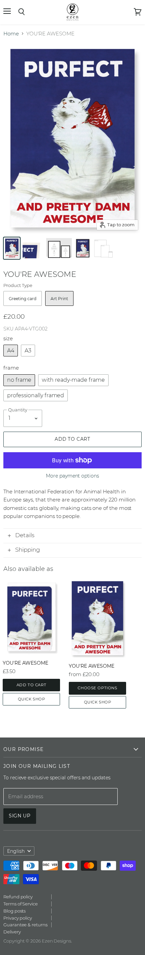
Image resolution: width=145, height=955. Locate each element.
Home (11, 33)
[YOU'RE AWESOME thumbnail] (12, 248)
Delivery (12, 931)
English (16, 851)
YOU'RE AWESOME (25, 663)
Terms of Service (20, 903)
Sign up (20, 815)
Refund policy (18, 896)
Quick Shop (31, 699)
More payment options (72, 476)
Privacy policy (17, 918)
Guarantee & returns (25, 924)
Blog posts (14, 911)
